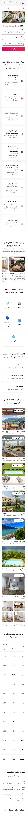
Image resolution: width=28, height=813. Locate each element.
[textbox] (19, 44)
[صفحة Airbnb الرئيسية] (24, 8)
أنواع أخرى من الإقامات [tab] (9, 776)
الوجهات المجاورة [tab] (21, 776)
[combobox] (13, 38)
